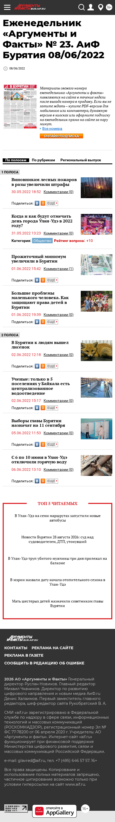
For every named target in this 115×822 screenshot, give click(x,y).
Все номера (52, 129)
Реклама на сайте (52, 647)
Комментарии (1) (59, 269)
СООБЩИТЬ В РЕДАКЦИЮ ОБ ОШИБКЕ (44, 663)
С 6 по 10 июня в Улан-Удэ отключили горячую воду (39, 459)
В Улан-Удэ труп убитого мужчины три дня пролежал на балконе (57, 560)
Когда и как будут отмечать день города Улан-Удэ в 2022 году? (41, 220)
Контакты (15, 647)
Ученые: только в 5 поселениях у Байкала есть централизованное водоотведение (40, 386)
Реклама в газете (23, 655)
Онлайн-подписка (61, 136)
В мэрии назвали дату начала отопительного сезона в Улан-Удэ (57, 581)
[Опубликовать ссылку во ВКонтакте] (37, 203)
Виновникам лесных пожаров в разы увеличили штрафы (44, 182)
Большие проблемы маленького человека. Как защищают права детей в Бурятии (40, 300)
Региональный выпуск (80, 160)
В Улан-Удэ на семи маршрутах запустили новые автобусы (58, 517)
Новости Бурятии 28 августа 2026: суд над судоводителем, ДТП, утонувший (57, 539)
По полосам (15, 160)
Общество (42, 240)
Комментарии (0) (59, 192)
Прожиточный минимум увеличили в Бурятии (38, 258)
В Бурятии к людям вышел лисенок (39, 344)
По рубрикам (43, 160)
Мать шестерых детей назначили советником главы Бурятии (57, 603)
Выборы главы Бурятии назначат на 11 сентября (38, 423)
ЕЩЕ (51, 203)
